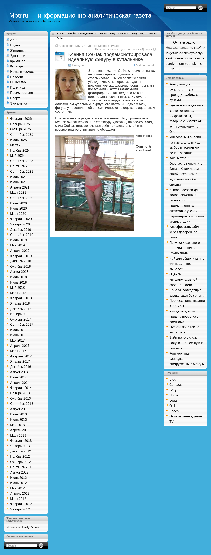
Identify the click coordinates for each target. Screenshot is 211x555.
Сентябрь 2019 (21, 235)
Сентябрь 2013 (21, 403)
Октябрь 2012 (20, 462)
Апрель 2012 (19, 493)
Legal (143, 33)
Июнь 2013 (18, 419)
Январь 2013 (20, 446)
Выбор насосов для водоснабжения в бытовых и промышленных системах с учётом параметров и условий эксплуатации (186, 205)
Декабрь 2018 (20, 261)
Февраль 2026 (21, 118)
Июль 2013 (18, 414)
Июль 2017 (18, 330)
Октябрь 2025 (20, 129)
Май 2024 (17, 155)
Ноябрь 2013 (20, 393)
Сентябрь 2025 (21, 134)
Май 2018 (17, 287)
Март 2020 (18, 214)
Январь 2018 (20, 303)
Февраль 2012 (21, 504)
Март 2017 (18, 351)
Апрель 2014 (19, 382)
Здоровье (17, 56)
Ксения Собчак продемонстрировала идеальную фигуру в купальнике (110, 57)
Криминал (17, 61)
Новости (16, 77)
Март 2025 (18, 145)
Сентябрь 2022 (21, 166)
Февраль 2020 (21, 219)
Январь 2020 (20, 224)
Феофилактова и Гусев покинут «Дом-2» (123, 49)
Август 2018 (19, 271)
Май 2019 (17, 245)
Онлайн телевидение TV (81, 33)
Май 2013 (17, 425)
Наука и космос (22, 71)
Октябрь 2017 (20, 319)
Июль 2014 (18, 377)
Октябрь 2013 (20, 398)
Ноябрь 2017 (20, 314)
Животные (18, 50)
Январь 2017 (20, 361)
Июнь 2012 (18, 483)
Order (60, 38)
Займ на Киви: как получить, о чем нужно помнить (186, 343)
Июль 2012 (18, 478)
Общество (18, 82)
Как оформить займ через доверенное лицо (184, 232)
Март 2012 (18, 499)
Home (60, 33)
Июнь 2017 (18, 335)
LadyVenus (30, 527)
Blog (112, 33)
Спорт (15, 98)
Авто (14, 40)
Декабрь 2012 (20, 451)
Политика (17, 87)
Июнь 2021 (18, 182)
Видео (15, 45)
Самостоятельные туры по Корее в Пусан (89, 45)
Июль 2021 (18, 177)
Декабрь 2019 (20, 229)
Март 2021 (18, 192)
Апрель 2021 (19, 187)
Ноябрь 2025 (20, 124)
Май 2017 (17, 340)
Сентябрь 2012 (21, 467)
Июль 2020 (18, 203)
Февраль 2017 (21, 356)
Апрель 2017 (19, 346)
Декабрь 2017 (20, 309)
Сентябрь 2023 (21, 161)
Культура (17, 66)
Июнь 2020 (18, 208)
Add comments (145, 65)
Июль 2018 (18, 277)
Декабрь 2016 (20, 367)
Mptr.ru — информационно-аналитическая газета (80, 15)
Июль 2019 (18, 240)
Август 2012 (19, 472)
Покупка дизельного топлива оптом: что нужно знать (184, 248)
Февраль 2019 (21, 256)
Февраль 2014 (21, 388)
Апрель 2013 (19, 430)
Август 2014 (19, 372)
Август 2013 (19, 409)
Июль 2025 (18, 140)
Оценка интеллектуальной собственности (183, 279)
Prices (153, 33)
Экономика (18, 103)
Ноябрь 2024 (20, 150)
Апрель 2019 (19, 250)
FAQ (134, 33)
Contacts (123, 33)
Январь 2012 (20, 509)
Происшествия (21, 92)
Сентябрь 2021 (21, 171)
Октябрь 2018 (20, 266)
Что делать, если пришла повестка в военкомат (184, 317)
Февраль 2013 (21, 440)
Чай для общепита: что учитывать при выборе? (186, 264)
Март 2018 (18, 293)
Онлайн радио (184, 42)
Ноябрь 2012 (20, 456)
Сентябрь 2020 (21, 198)
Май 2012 (17, 488)
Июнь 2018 (18, 282)
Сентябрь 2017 (21, 324)
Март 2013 (18, 435)
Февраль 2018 (21, 298)
